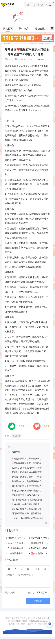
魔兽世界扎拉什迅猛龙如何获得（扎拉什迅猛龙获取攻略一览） (17, 537)
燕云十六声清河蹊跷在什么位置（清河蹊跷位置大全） (17, 542)
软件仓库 (24, 28)
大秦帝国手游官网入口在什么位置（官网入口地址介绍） (17, 553)
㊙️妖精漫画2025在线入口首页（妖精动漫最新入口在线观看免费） (40, 553)
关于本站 (21, 623)
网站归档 (42, 623)
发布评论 (38, 600)
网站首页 (8, 28)
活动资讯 (40, 28)
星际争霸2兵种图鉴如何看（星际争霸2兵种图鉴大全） (40, 537)
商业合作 (32, 623)
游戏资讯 (40, 59)
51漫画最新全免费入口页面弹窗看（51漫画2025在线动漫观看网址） (17, 548)
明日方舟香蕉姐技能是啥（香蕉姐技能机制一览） (40, 542)
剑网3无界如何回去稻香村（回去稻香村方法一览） (40, 548)
